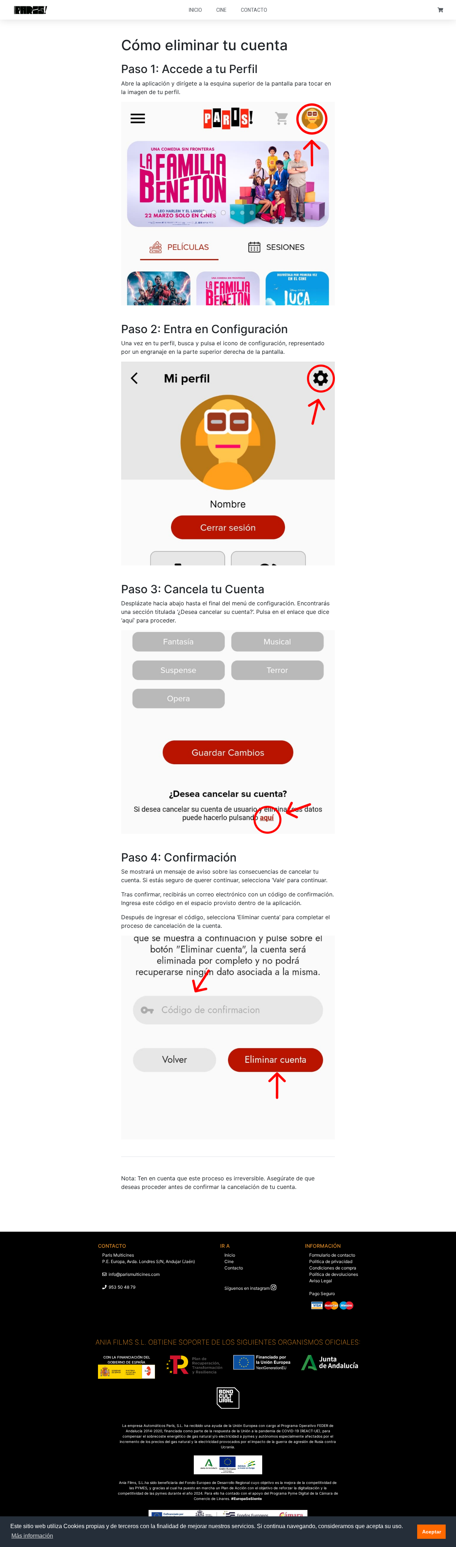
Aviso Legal (320, 1280)
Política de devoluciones (333, 1274)
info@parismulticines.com (134, 1274)
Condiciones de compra (332, 1268)
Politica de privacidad (330, 1261)
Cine (221, 10)
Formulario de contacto (332, 1255)
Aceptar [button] (431, 1532)
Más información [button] (32, 1536)
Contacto (254, 10)
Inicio (195, 10)
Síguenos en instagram (247, 1288)
